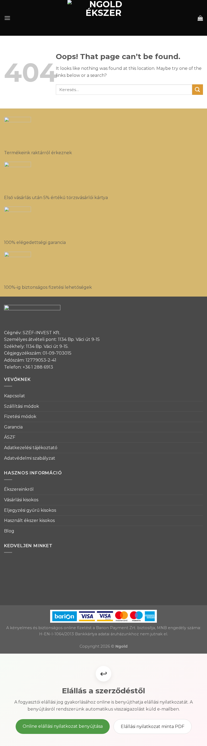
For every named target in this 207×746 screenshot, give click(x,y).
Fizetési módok (20, 416)
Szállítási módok (21, 406)
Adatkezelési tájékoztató (30, 447)
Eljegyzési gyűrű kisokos (30, 510)
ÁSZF (9, 437)
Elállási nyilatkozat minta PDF (152, 726)
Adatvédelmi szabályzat (29, 458)
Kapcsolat (14, 395)
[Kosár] (200, 18)
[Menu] (7, 17)
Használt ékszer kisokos (29, 520)
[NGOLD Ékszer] (103, 18)
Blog (9, 531)
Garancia (13, 427)
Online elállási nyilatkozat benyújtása (63, 726)
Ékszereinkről (19, 489)
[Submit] (197, 89)
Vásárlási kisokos (21, 499)
